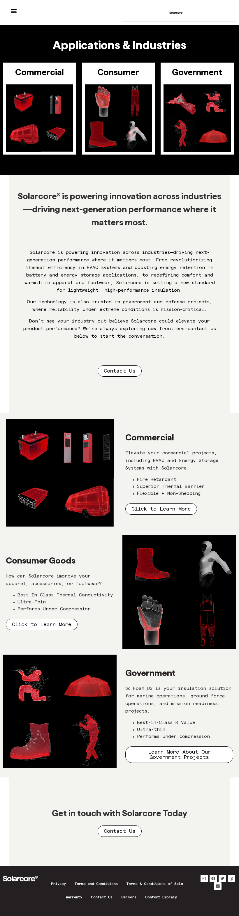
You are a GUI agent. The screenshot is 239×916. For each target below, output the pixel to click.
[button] (13, 10)
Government (197, 72)
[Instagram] (204, 878)
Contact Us (102, 897)
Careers (128, 897)
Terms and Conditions (96, 884)
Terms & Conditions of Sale (154, 884)
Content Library (161, 897)
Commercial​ (39, 72)
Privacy (58, 884)
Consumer (118, 72)
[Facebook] (213, 878)
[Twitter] (222, 878)
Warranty (74, 897)
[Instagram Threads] (231, 878)
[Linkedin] (218, 886)
